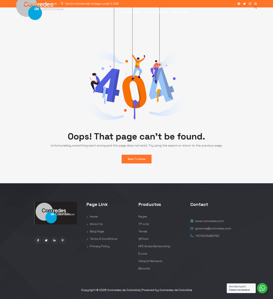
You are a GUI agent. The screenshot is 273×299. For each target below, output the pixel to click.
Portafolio (133, 12)
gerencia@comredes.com (212, 228)
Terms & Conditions (103, 239)
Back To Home (136, 159)
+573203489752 (206, 236)
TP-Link (143, 224)
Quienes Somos (157, 12)
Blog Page (96, 231)
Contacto (180, 12)
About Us (96, 224)
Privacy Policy (99, 246)
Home (93, 216)
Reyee (142, 216)
